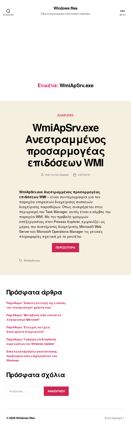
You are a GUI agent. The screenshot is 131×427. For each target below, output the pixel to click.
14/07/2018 (84, 175)
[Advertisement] (65, 58)
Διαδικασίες (65, 115)
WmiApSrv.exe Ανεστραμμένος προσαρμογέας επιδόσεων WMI (65, 144)
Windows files (65, 8)
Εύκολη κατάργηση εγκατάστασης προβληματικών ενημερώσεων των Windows (31, 355)
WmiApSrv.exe (32, 260)
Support (64, 175)
